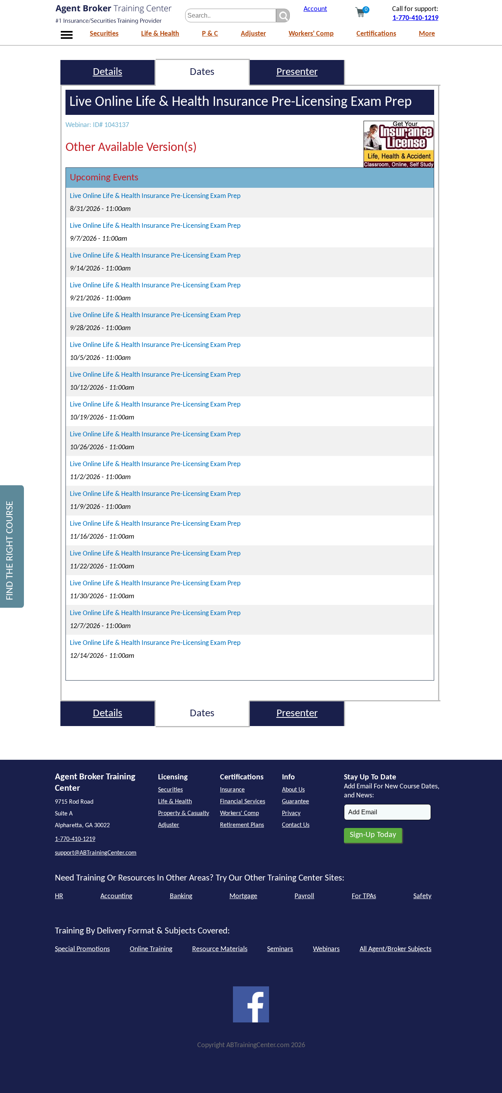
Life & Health (160, 34)
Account (315, 9)
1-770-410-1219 (415, 18)
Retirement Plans (242, 825)
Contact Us (295, 825)
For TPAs (364, 896)
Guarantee (295, 802)
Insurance (232, 790)
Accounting (116, 896)
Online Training (151, 949)
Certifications (376, 34)
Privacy (291, 813)
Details (107, 72)
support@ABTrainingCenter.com (95, 853)
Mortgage (243, 896)
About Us (293, 790)
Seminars (280, 949)
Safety (422, 896)
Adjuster (253, 34)
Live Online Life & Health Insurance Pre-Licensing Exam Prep (155, 196)
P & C (210, 34)
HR (59, 896)
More (427, 34)
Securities (104, 34)
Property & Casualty (183, 813)
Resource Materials (219, 949)
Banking (181, 896)
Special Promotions (82, 949)
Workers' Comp (311, 34)
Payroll (304, 896)
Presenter (297, 72)
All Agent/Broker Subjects (395, 949)
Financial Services (242, 802)
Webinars (326, 949)
